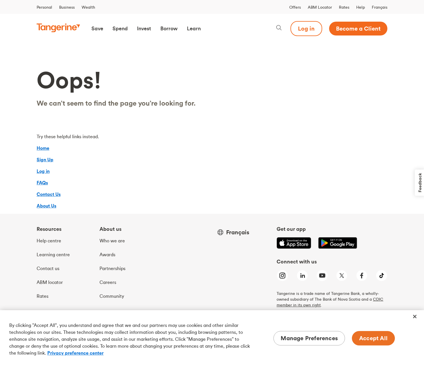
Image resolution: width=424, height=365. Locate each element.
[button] (97, 28)
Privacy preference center (75, 353)
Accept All (373, 338)
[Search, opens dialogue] (279, 28)
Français (379, 7)
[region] (212, 337)
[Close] (414, 316)
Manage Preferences (309, 338)
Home (43, 148)
